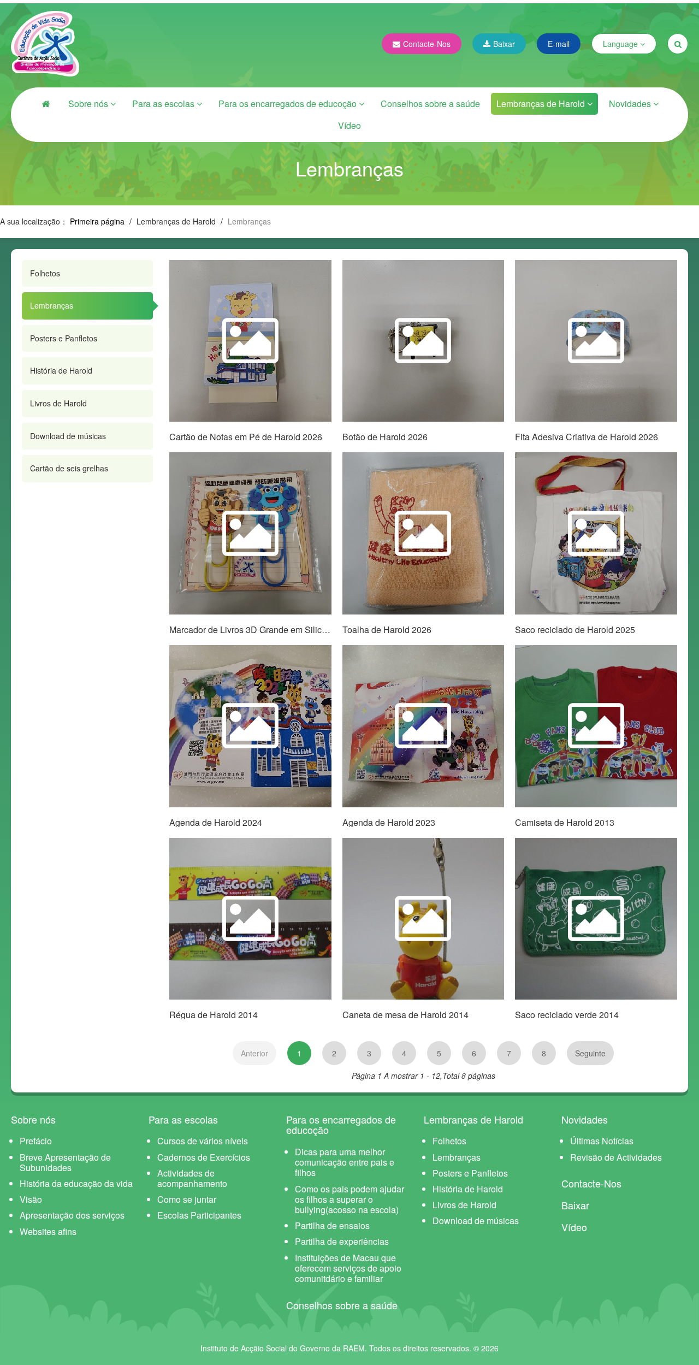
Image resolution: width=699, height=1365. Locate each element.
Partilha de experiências (342, 1241)
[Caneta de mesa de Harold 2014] (423, 919)
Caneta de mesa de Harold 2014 (405, 1014)
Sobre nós (89, 103)
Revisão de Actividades (616, 1157)
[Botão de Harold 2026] (423, 341)
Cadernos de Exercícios (203, 1157)
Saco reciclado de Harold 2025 (575, 629)
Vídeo (349, 125)
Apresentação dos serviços (72, 1215)
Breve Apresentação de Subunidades (65, 1162)
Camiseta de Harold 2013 (564, 822)
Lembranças (51, 305)
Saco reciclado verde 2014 (567, 1014)
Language (621, 43)
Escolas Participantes (199, 1215)
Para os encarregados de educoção (288, 103)
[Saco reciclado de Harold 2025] (596, 533)
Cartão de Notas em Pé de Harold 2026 (245, 436)
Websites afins (48, 1231)
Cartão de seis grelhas (69, 468)
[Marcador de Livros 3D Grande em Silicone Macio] (250, 533)
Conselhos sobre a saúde (430, 103)
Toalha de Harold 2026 (386, 629)
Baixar (504, 43)
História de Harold (61, 370)
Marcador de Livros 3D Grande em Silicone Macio (265, 629)
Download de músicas (68, 435)
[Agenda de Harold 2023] (423, 726)
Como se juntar (186, 1199)
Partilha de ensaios (332, 1225)
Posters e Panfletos (63, 338)
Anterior (254, 1053)
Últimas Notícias (601, 1140)
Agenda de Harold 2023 (388, 822)
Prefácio (36, 1140)
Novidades (631, 103)
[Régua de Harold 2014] (250, 919)
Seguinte (590, 1053)
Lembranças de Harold (541, 103)
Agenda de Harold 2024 (215, 822)
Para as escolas (164, 103)
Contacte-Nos (427, 43)
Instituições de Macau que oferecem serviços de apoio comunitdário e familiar (348, 1268)
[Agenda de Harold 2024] (250, 726)
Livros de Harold (58, 403)
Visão (31, 1199)
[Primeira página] (46, 104)
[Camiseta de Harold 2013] (596, 726)
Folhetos (45, 273)
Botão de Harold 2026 (385, 436)
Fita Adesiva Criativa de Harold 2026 (586, 436)
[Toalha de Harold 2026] (423, 533)
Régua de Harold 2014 (213, 1014)
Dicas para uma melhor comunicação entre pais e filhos (344, 1162)
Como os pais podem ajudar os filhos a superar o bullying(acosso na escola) (349, 1199)
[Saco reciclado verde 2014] (596, 919)
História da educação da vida (76, 1183)
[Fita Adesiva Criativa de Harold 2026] (596, 341)
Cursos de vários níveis (202, 1140)
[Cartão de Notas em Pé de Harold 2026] (250, 341)
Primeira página (97, 221)
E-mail (559, 43)
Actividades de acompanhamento (192, 1178)
